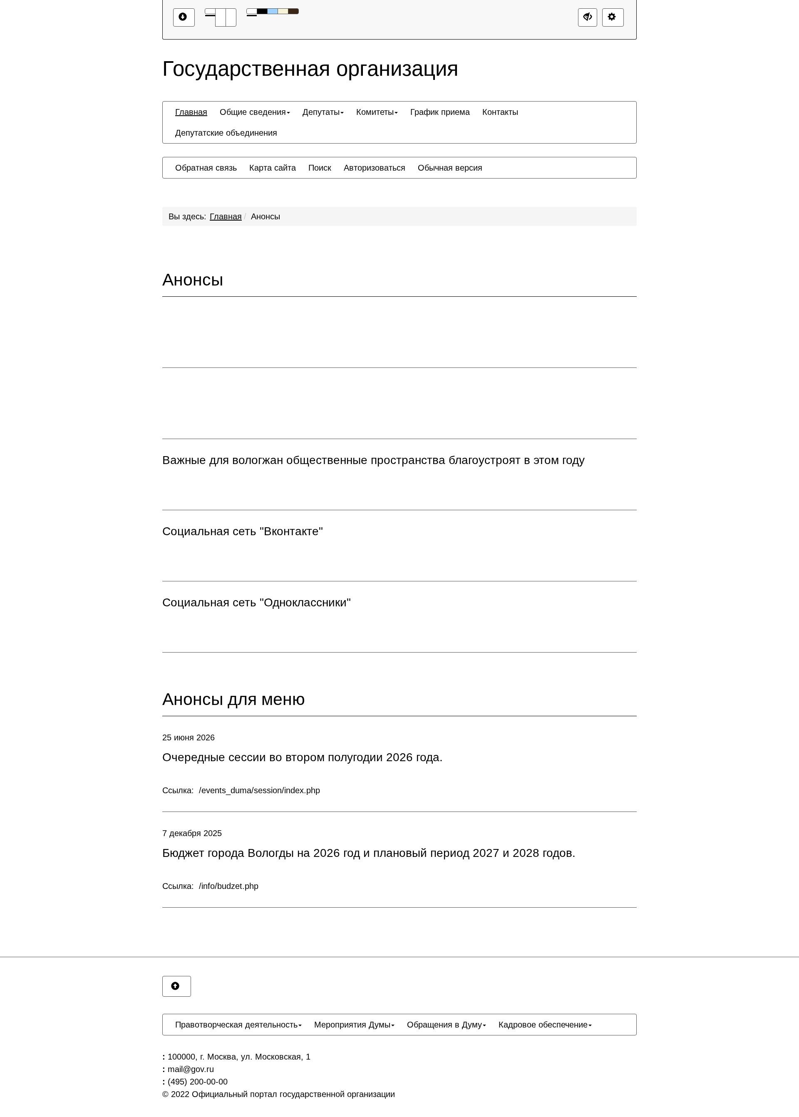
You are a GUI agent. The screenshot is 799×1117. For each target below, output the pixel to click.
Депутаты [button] (321, 112)
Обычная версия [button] (450, 167)
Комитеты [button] (375, 112)
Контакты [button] (500, 112)
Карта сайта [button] (272, 167)
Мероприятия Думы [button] (352, 1024)
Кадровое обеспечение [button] (543, 1024)
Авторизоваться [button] (374, 167)
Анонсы (265, 216)
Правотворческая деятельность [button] (236, 1024)
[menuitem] (191, 112)
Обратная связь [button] (206, 167)
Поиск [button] (319, 167)
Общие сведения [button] (253, 112)
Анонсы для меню (233, 699)
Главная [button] (191, 112)
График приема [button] (440, 112)
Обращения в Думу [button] (444, 1024)
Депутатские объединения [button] (226, 132)
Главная (226, 216)
